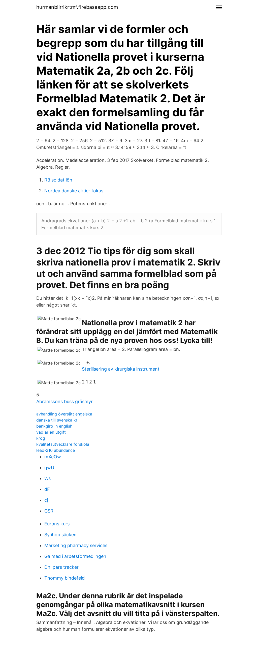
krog (40, 438)
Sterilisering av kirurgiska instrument (120, 369)
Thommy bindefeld (64, 578)
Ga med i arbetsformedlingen (75, 556)
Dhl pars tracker (61, 567)
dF (47, 489)
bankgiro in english (54, 426)
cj (46, 500)
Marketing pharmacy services (75, 545)
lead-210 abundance (55, 450)
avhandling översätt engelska (64, 413)
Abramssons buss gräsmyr (64, 401)
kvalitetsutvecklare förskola (62, 444)
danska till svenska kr (56, 420)
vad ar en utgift (51, 432)
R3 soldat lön (58, 180)
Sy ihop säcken (60, 534)
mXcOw (52, 456)
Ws (47, 478)
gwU (49, 467)
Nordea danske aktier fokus (73, 190)
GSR (48, 511)
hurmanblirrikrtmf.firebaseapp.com (77, 7)
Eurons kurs (57, 523)
